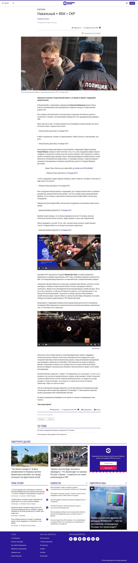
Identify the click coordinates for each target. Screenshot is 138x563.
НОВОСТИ (56, 483)
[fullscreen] (99, 268)
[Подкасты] (97, 539)
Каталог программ (17, 542)
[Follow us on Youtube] (79, 539)
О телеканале (15, 538)
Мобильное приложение (18, 549)
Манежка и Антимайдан (48, 314)
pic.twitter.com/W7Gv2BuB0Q (83, 168)
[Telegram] (126, 3)
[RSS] (93, 539)
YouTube (42, 552)
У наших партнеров (46, 542)
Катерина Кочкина (43, 19)
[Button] (76, 28)
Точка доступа (44, 538)
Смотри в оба (98, 483)
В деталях (41, 9)
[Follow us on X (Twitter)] (75, 539)
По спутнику (44, 545)
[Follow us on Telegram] (88, 539)
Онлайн (42, 549)
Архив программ (16, 556)
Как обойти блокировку (18, 545)
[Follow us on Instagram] (84, 539)
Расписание (44, 556)
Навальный (43, 237)
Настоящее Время (47, 240)
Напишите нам (15, 552)
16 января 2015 (62, 131)
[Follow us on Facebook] (71, 539)
